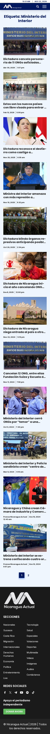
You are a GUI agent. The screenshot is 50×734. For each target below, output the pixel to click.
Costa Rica (8, 635)
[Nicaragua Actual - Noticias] (12, 6)
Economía (8, 661)
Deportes (31, 647)
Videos (30, 658)
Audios (30, 669)
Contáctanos (33, 674)
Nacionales (9, 624)
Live (5, 678)
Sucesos (7, 630)
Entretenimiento (11, 672)
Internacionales (11, 647)
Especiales (32, 635)
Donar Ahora (14, 711)
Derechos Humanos (8, 654)
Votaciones (32, 641)
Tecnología (32, 624)
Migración (8, 641)
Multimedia (32, 652)
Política (7, 667)
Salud (30, 630)
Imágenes (32, 663)
